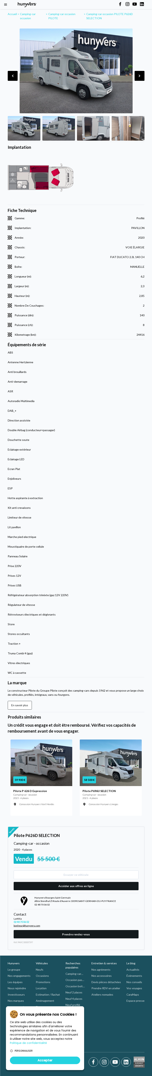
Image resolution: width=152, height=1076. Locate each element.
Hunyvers (14, 963)
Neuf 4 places (74, 998)
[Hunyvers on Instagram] (127, 4)
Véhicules (42, 963)
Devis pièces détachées (106, 982)
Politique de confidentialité (28, 1043)
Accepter (45, 1060)
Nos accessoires (101, 975)
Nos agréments (100, 969)
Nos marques (16, 1000)
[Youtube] (115, 1062)
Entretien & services (104, 963)
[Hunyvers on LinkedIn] (141, 4)
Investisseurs (16, 994)
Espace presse (135, 1000)
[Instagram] (105, 1062)
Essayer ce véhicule (76, 874)
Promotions (43, 982)
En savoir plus (19, 705)
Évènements (134, 975)
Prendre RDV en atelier (105, 988)
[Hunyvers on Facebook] (120, 4)
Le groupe (14, 969)
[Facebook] (94, 1062)
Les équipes (15, 982)
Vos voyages (134, 988)
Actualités (132, 969)
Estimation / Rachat (48, 994)
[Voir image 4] (128, 128)
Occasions (42, 975)
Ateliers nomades (102, 994)
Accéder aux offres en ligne (76, 886)
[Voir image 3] (93, 128)
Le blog (130, 963)
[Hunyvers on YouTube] (134, 4)
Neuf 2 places (74, 992)
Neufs (39, 969)
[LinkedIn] (126, 1062)
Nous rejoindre (17, 988)
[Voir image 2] (58, 128)
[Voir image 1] (24, 128)
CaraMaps (132, 994)
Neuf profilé (73, 1004)
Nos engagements (19, 975)
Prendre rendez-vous (76, 934)
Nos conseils (134, 982)
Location (41, 988)
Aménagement (45, 1000)
